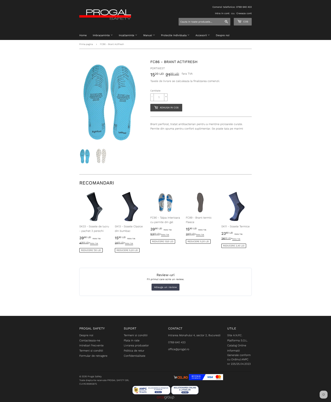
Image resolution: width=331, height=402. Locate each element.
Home (83, 35)
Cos (245, 21)
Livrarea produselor (136, 345)
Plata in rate (131, 340)
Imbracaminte (102, 35)
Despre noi (222, 35)
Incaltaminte (127, 35)
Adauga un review (165, 287)
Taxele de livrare (160, 81)
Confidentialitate (134, 355)
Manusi (148, 35)
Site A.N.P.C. (234, 335)
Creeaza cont (244, 13)
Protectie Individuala (174, 35)
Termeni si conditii (91, 350)
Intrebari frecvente (91, 345)
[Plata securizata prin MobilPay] (206, 379)
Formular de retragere (93, 355)
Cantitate (155, 90)
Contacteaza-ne (89, 340)
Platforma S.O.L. (237, 340)
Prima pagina (86, 44)
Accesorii (201, 35)
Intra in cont (222, 13)
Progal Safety (95, 376)
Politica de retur (134, 350)
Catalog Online (236, 345)
